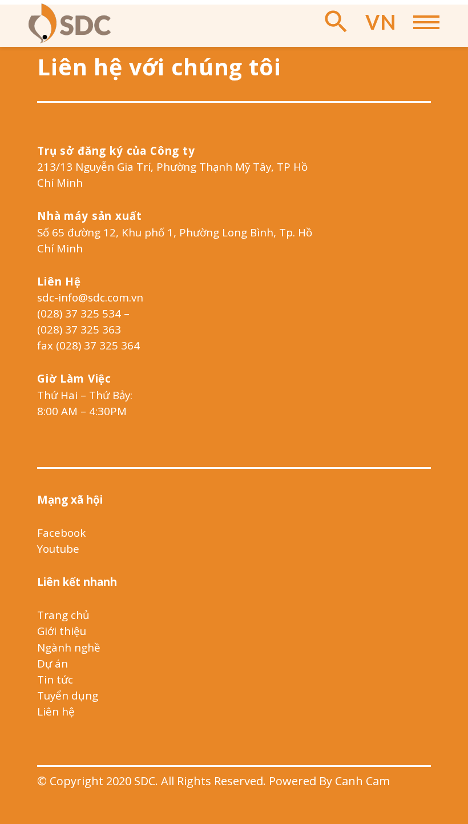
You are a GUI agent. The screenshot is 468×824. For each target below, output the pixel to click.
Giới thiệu (61, 631)
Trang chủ (63, 615)
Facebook (61, 532)
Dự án (52, 663)
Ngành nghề (68, 647)
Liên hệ (56, 711)
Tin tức (55, 679)
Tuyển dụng (67, 695)
